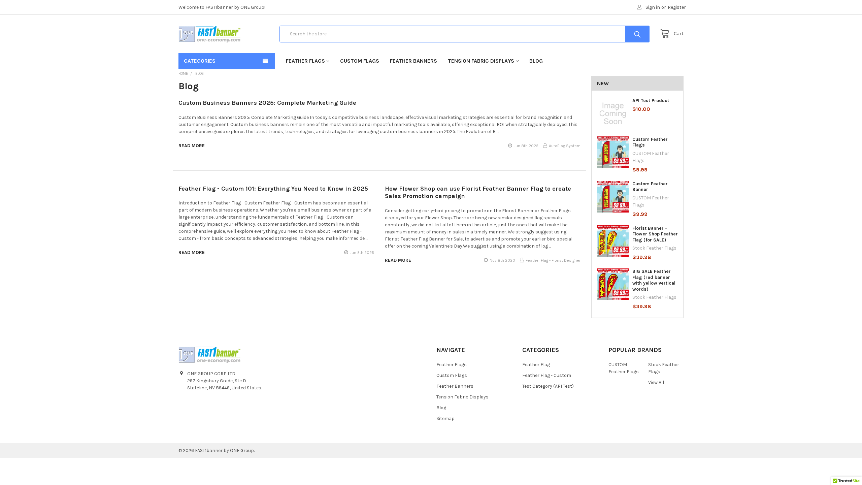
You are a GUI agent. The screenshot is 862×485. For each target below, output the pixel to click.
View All (656, 382)
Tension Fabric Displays (481, 61)
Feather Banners (413, 61)
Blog (536, 61)
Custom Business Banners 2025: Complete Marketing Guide (267, 102)
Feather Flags (305, 61)
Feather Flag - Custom (546, 375)
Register (677, 7)
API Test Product (650, 100)
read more (191, 146)
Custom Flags (359, 61)
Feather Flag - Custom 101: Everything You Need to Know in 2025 (273, 188)
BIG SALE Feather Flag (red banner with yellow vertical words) (653, 280)
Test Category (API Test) (548, 386)
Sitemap (445, 418)
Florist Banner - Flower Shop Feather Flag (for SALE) (655, 234)
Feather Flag (536, 364)
